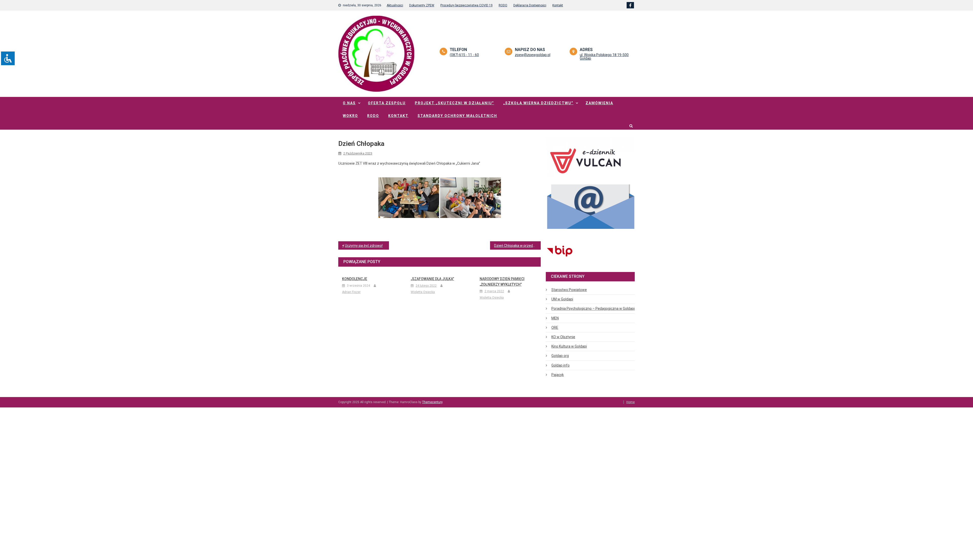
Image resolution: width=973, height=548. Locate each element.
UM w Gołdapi (562, 299)
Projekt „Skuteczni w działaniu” (454, 103)
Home (630, 402)
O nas (349, 103)
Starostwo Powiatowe (569, 290)
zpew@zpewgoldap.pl (532, 55)
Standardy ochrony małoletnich (457, 116)
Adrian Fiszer (351, 292)
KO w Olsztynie (563, 337)
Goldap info (560, 365)
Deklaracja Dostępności (529, 5)
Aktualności (395, 5)
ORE (554, 328)
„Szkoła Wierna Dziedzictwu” (538, 103)
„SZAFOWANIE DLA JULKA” (432, 279)
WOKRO (350, 116)
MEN (555, 318)
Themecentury (432, 402)
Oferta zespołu (387, 103)
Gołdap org (560, 356)
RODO (503, 5)
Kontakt (557, 5)
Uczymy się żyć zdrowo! (364, 246)
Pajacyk (557, 375)
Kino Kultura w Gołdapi (569, 346)
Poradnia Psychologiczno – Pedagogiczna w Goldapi (593, 308)
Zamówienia (599, 103)
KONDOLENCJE (354, 279)
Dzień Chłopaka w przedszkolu (517, 246)
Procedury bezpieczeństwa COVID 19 (466, 5)
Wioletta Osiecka (423, 292)
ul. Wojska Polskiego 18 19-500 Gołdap (604, 56)
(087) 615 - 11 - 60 (464, 55)
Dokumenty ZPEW (421, 5)
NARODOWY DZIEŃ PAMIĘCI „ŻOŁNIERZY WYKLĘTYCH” (502, 281)
